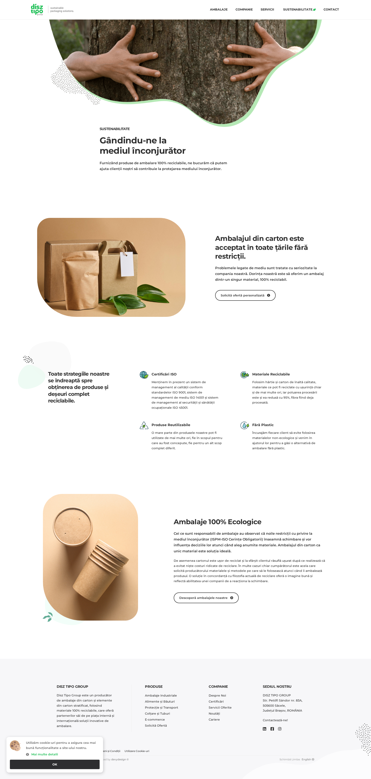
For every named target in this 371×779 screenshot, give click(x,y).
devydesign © (120, 759)
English (306, 759)
